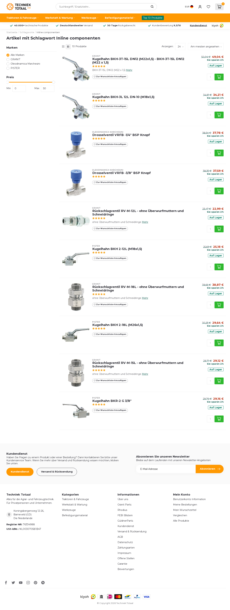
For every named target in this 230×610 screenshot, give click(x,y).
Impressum (124, 553)
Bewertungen (126, 569)
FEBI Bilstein (125, 515)
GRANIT (15, 59)
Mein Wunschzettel (184, 509)
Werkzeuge (88, 17)
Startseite (11, 32)
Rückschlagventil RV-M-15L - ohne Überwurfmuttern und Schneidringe (137, 364)
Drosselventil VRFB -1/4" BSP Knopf (121, 135)
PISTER (15, 68)
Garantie (122, 563)
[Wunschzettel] (208, 6)
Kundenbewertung (166, 25)
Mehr (129, 70)
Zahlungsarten (126, 547)
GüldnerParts (125, 520)
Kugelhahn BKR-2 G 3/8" (112, 401)
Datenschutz (125, 542)
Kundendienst (198, 25)
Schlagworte (27, 32)
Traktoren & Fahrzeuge (21, 17)
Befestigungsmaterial (119, 17)
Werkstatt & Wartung (59, 17)
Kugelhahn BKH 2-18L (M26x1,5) (117, 325)
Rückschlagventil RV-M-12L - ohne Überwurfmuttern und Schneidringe (138, 213)
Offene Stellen (126, 558)
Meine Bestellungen (185, 504)
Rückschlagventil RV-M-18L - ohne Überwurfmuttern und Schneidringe (138, 288)
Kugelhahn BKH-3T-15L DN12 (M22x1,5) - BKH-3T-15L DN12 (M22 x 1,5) (138, 61)
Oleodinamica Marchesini (25, 64)
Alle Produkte (181, 520)
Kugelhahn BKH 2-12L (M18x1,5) (117, 249)
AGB (120, 536)
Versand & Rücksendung (57, 471)
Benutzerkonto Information (189, 499)
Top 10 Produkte (152, 17)
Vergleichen (180, 515)
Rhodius (122, 509)
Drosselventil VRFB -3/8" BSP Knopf (121, 173)
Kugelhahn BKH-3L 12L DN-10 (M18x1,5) (123, 97)
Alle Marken (17, 55)
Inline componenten (48, 32)
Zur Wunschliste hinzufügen (111, 76)
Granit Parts (124, 504)
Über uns (123, 499)
